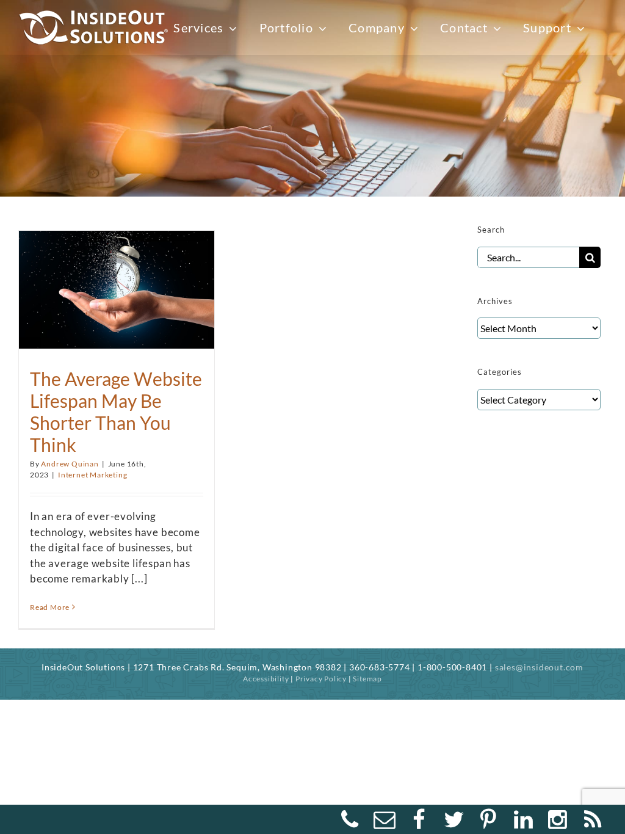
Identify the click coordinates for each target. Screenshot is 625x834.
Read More (50, 607)
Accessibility (266, 678)
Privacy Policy (321, 678)
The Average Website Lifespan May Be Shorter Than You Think (116, 411)
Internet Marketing (92, 474)
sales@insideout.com (539, 667)
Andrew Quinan (69, 463)
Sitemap (367, 678)
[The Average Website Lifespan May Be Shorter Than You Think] (116, 284)
